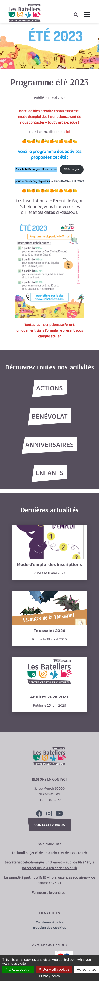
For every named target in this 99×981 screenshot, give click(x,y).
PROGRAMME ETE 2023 (69, 181)
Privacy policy (49, 976)
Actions (49, 388)
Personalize (86, 969)
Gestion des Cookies (49, 928)
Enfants (50, 473)
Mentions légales (49, 922)
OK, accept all (19, 969)
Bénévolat (50, 416)
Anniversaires (49, 445)
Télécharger (71, 169)
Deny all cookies (55, 969)
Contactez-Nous (49, 825)
